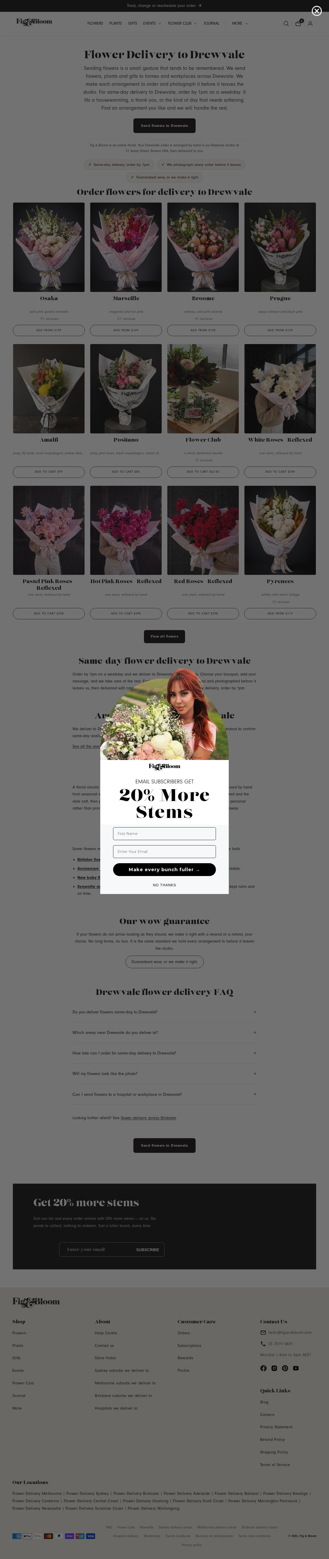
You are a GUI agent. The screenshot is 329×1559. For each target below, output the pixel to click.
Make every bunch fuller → (164, 869)
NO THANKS (164, 885)
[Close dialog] (316, 10)
